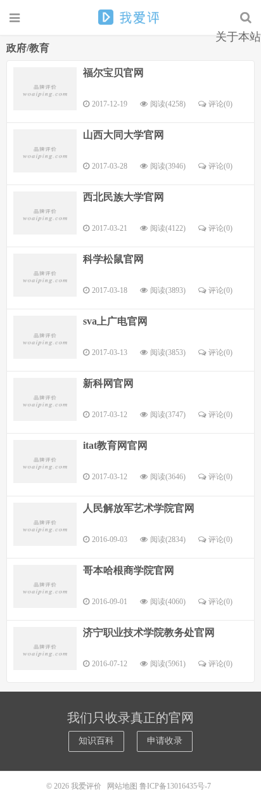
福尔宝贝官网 (113, 72)
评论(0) (220, 104)
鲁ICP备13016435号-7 (177, 786)
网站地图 (122, 786)
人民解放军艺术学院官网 (138, 508)
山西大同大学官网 (123, 134)
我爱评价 (130, 17)
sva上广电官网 (115, 321)
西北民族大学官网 (123, 196)
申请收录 (164, 741)
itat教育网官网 (115, 445)
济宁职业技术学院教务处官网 (149, 632)
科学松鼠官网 (113, 259)
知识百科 (96, 741)
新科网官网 (108, 383)
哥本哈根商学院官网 (128, 570)
